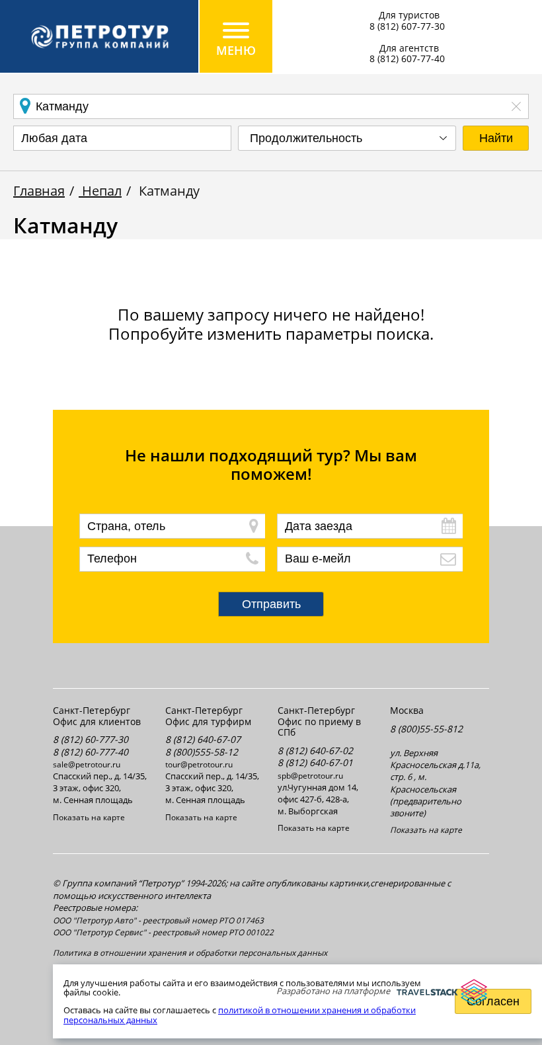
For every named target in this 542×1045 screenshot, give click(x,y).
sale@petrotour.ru (86, 764)
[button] (496, 138)
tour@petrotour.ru (199, 764)
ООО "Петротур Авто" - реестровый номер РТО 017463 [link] (158, 920)
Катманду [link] (168, 191)
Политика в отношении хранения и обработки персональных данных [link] (190, 952)
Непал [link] (100, 191)
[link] (99, 36)
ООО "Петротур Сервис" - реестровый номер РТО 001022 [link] (163, 932)
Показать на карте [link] (89, 817)
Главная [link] (39, 191)
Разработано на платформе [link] (333, 991)
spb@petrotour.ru (310, 775)
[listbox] (347, 138)
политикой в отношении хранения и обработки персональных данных (239, 1014)
